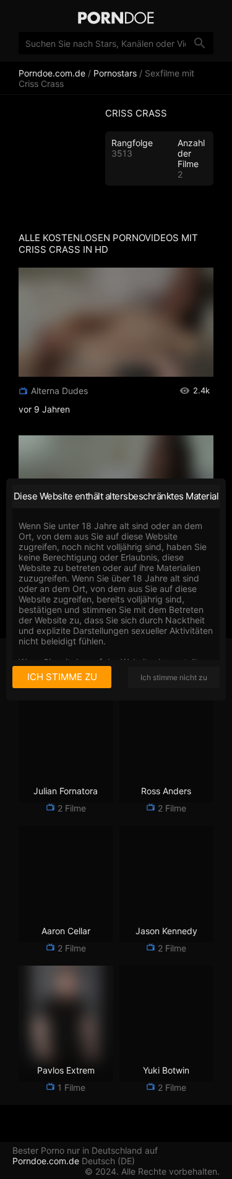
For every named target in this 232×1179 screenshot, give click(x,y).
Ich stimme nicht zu (173, 677)
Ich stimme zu (62, 677)
